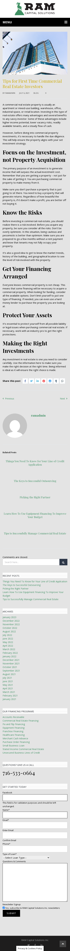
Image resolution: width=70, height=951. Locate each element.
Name (6, 809)
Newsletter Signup (12, 904)
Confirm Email (9, 840)
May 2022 (8, 642)
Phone (6, 843)
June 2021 (8, 681)
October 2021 (10, 667)
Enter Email (8, 830)
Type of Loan (10, 854)
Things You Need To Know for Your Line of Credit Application (35, 462)
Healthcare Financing (14, 734)
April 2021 (8, 688)
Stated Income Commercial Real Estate (23, 749)
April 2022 (8, 645)
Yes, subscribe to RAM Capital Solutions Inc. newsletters (32, 907)
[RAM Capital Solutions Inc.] (35, 8)
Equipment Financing (13, 727)
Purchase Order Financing (16, 742)
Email (6, 820)
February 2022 (10, 652)
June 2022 (8, 638)
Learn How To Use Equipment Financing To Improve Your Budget (35, 515)
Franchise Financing (13, 731)
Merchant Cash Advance (15, 738)
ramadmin (10, 93)
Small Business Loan (13, 745)
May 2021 (8, 684)
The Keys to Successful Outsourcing (35, 481)
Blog (36, 93)
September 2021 (11, 670)
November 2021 (11, 663)
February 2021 (10, 695)
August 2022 (9, 631)
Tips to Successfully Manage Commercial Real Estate (35, 533)
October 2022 (10, 627)
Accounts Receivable (13, 717)
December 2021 (11, 659)
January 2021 (9, 699)
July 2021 (7, 677)
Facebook (7, 792)
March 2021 (9, 692)
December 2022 (11, 620)
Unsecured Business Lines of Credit (21, 752)
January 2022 (9, 656)
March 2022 (9, 649)
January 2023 (9, 617)
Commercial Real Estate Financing (20, 720)
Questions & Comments (14, 861)
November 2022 (11, 624)
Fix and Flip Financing (14, 724)
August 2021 (9, 674)
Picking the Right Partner (35, 497)
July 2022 (7, 635)
